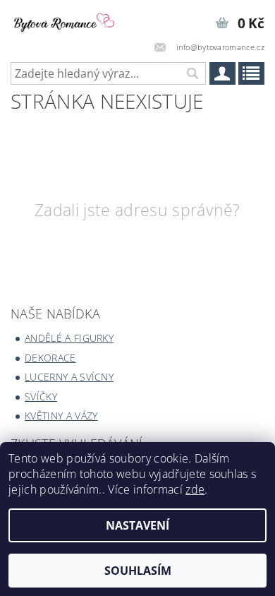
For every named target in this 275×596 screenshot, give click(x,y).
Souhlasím (137, 570)
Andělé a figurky (69, 338)
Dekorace (50, 357)
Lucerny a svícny (69, 376)
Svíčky (41, 396)
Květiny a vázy (61, 415)
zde (194, 489)
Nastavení (137, 525)
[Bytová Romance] (69, 18)
